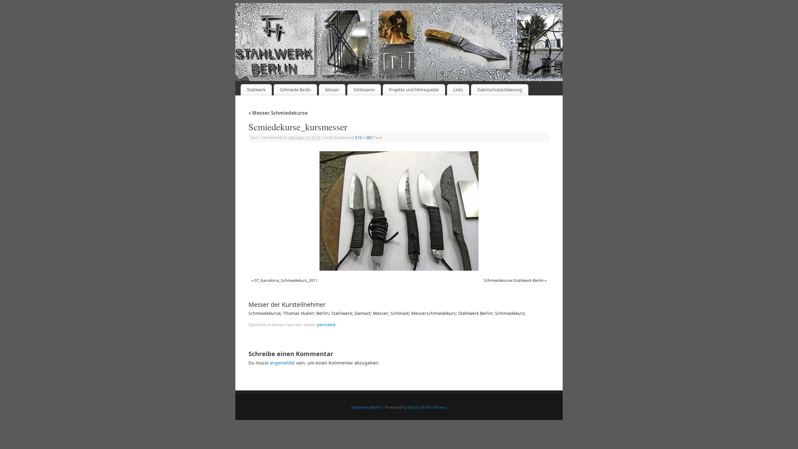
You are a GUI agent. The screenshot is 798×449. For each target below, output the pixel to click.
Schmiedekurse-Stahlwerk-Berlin (514, 280)
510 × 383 (363, 137)
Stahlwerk (256, 90)
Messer (332, 90)
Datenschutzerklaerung (499, 90)
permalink (326, 324)
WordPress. (436, 407)
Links (458, 90)
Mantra (414, 407)
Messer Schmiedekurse (278, 113)
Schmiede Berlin (295, 90)
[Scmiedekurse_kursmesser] (399, 211)
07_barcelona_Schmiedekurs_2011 (286, 280)
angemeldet (282, 363)
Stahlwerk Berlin (366, 407)
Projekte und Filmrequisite (414, 90)
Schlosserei (364, 90)
